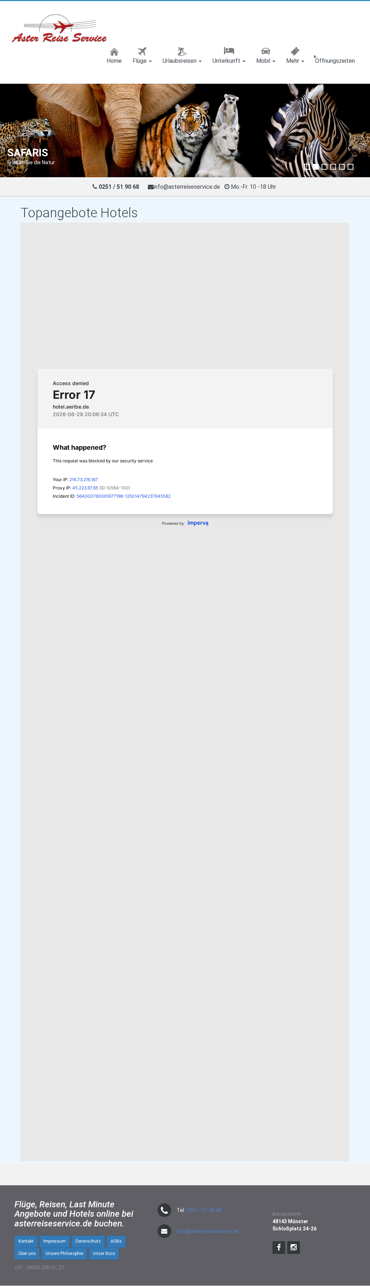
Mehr (293, 60)
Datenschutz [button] (88, 1241)
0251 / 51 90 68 (203, 1210)
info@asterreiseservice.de (187, 186)
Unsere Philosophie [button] (64, 1253)
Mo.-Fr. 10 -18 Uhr (254, 186)
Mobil (264, 60)
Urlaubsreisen (180, 60)
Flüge (140, 60)
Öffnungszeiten (335, 60)
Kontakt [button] (26, 1241)
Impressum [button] (54, 1241)
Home (114, 60)
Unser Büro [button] (104, 1253)
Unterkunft (227, 60)
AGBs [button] (116, 1241)
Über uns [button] (27, 1253)
